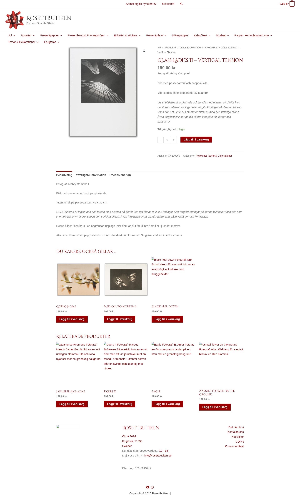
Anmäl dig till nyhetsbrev (141, 3)
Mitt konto (168, 3)
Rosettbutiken (48, 18)
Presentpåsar (154, 35)
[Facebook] (147, 487)
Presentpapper (49, 35)
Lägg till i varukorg (196, 139)
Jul (10, 35)
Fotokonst (212, 47)
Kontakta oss (236, 432)
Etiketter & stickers (125, 35)
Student (221, 35)
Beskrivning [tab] (64, 175)
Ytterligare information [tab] (91, 175)
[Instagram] (152, 487)
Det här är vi (236, 427)
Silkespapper (180, 35)
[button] (181, 4)
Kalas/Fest (200, 35)
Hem (160, 47)
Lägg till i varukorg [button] (72, 319)
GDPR (240, 441)
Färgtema (50, 42)
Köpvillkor (238, 436)
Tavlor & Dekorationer (21, 42)
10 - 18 (163, 450)
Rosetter (26, 35)
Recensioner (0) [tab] (120, 175)
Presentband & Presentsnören (86, 35)
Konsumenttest (234, 446)
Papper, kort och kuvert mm (251, 35)
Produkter (171, 47)
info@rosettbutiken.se (158, 455)
